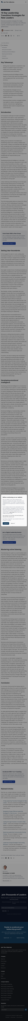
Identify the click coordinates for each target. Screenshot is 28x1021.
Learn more (11, 512)
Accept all (6, 523)
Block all (13, 523)
